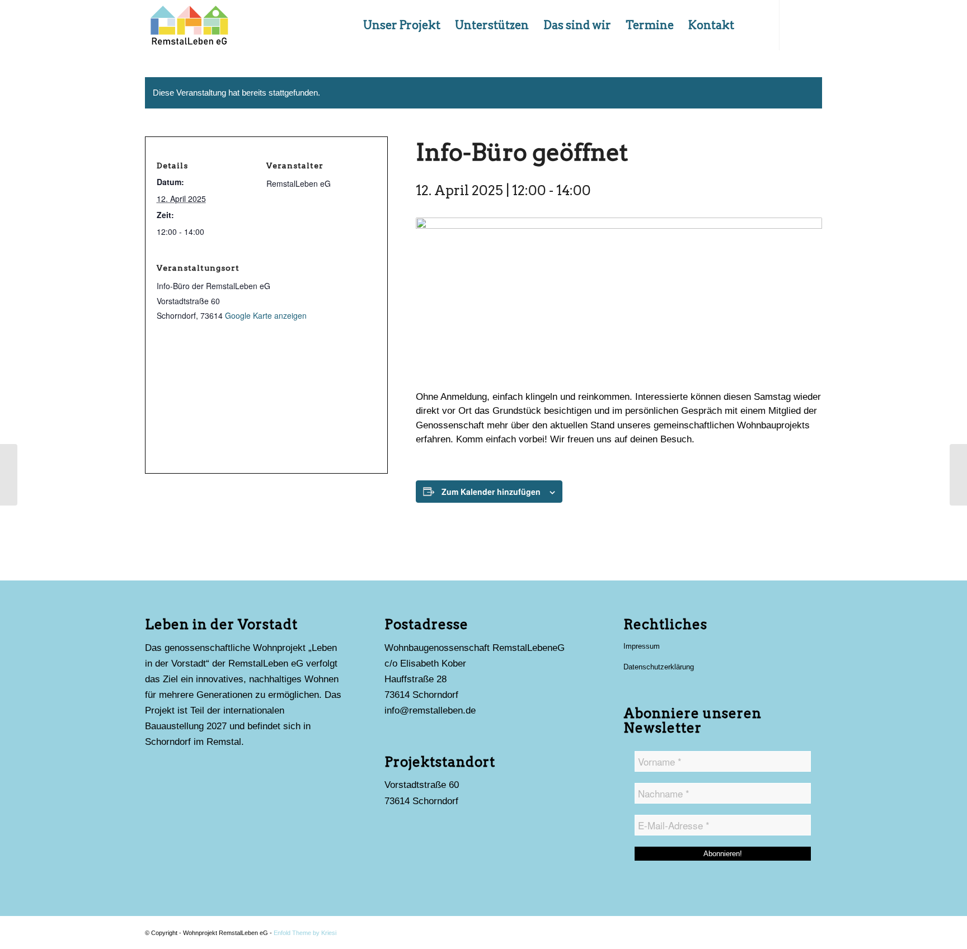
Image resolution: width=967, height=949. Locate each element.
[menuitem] (402, 25)
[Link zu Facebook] (813, 24)
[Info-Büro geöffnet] (8, 475)
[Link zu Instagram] (796, 24)
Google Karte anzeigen (266, 315)
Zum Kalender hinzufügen (491, 491)
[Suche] (753, 25)
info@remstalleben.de (430, 710)
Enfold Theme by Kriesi (305, 932)
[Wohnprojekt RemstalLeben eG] (189, 25)
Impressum (641, 646)
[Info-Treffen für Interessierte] (958, 475)
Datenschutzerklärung (658, 667)
